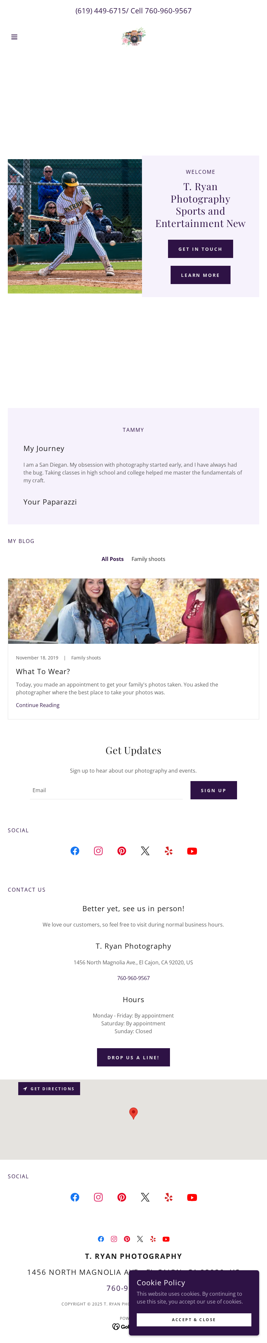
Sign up (214, 790)
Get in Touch (200, 249)
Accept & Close (194, 1319)
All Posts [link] (113, 559)
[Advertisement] (133, 106)
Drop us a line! (133, 1057)
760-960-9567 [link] (168, 10)
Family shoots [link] (148, 559)
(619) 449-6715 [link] (101, 10)
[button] (27, 36)
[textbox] (106, 790)
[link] (133, 37)
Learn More (200, 275)
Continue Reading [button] (38, 705)
